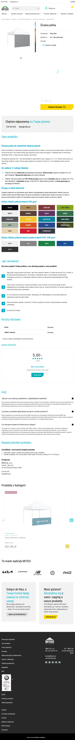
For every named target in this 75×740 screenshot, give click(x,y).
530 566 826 (11, 127)
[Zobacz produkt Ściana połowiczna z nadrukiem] (67, 546)
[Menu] (10, 675)
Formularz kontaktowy (8, 714)
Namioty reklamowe (8, 722)
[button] (13, 8)
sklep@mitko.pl (24, 127)
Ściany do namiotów (38, 19)
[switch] (6, 689)
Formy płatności (6, 647)
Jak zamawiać (6, 643)
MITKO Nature (6, 726)
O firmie (4, 718)
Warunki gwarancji (7, 703)
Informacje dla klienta (8, 639)
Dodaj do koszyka (55, 107)
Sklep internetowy (35, 737)
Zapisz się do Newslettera (17, 614)
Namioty (14, 19)
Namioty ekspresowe (25, 19)
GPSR (3, 695)
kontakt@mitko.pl (50, 656)
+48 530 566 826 (50, 658)
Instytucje (5, 730)
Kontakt (73, 2)
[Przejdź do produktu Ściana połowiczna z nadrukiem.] (37, 513)
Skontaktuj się (51, 617)
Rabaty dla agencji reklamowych (11, 655)
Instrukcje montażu (7, 699)
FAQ (3, 671)
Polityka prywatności (8, 663)
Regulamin (5, 667)
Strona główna (6, 19)
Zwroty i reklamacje (8, 659)
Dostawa (4, 651)
